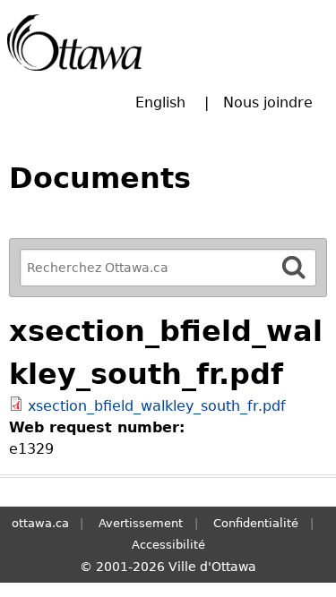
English (160, 102)
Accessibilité (168, 544)
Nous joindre (268, 102)
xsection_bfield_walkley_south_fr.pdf (157, 405)
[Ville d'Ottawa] (74, 42)
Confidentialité (255, 523)
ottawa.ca (40, 523)
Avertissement (141, 523)
